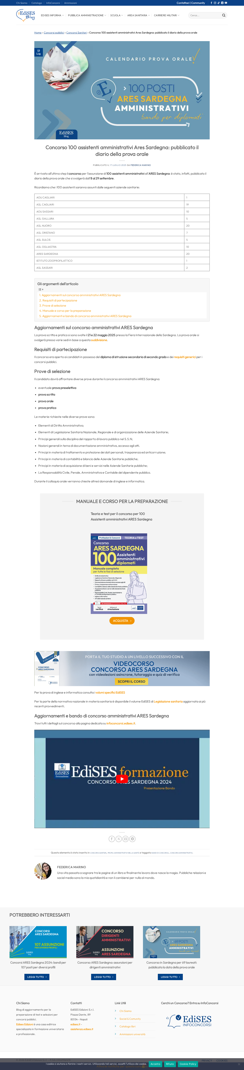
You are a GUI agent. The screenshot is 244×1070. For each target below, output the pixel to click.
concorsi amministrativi (181, 852)
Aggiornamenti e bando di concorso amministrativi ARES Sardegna (86, 316)
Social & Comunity (130, 1018)
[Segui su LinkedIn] (222, 3)
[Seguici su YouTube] (226, 3)
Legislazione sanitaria (168, 701)
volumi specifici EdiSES (110, 692)
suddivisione (99, 340)
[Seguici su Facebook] (211, 3)
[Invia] (224, 15)
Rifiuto (170, 1063)
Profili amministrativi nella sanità (123, 852)
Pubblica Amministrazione (86, 15)
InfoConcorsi (53, 2)
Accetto (155, 1063)
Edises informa (51, 15)
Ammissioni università (132, 1034)
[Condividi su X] (119, 839)
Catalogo (36, 2)
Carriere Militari (165, 15)
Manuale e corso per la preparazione (67, 310)
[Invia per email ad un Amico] (125, 839)
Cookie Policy (188, 1063)
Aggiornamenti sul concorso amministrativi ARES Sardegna (81, 295)
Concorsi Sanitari (76, 32)
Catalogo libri (128, 1026)
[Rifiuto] (239, 1065)
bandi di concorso (160, 852)
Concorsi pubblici (54, 32)
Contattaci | (184, 3)
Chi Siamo (21, 2)
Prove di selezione (54, 305)
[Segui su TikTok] (219, 3)
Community (198, 3)
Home (38, 32)
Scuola (115, 15)
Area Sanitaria (137, 15)
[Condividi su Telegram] (132, 839)
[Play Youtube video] (122, 779)
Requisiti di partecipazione (60, 300)
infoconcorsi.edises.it (121, 723)
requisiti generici (185, 357)
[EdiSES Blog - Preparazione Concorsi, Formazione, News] (25, 15)
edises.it (75, 1024)
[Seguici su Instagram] (215, 3)
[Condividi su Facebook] (112, 839)
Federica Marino (141, 165)
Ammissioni (70, 2)
